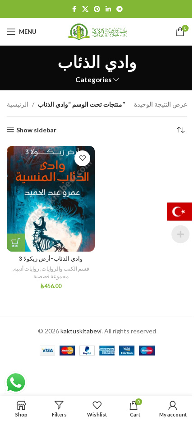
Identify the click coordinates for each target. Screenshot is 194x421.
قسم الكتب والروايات (65, 268)
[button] (16, 243)
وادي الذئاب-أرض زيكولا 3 (51, 258)
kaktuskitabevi (81, 331)
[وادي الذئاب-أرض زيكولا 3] (51, 199)
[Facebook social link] (74, 9)
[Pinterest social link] (97, 9)
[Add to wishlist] (82, 158)
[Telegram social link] (119, 9)
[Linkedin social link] (108, 9)
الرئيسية (17, 104)
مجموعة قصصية (51, 276)
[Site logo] (97, 31)
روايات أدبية (26, 268)
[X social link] (85, 9)
